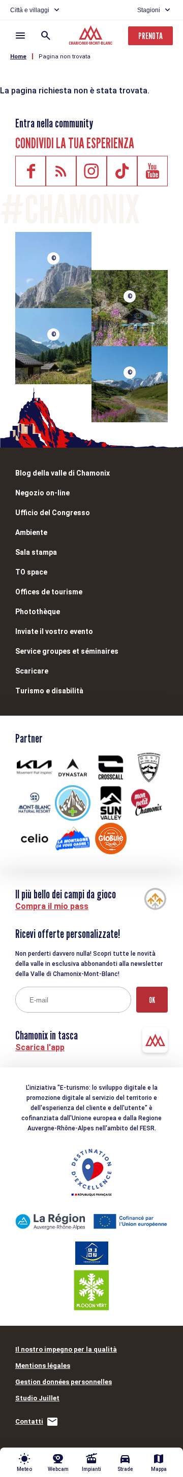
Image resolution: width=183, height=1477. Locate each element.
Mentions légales (42, 1365)
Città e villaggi (29, 10)
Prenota (150, 35)
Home (18, 56)
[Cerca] (46, 35)
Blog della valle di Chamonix (62, 473)
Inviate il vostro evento (54, 631)
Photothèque (37, 612)
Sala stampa (36, 552)
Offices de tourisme (48, 592)
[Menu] (20, 35)
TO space (31, 572)
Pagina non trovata (64, 56)
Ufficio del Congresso (52, 513)
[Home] (91, 36)
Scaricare (31, 671)
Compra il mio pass (51, 906)
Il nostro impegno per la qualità (66, 1349)
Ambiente (31, 532)
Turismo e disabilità (49, 691)
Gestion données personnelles (63, 1382)
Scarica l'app (40, 1047)
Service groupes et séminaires (66, 651)
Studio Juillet (37, 1398)
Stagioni (148, 10)
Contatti (29, 1421)
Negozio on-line (42, 493)
